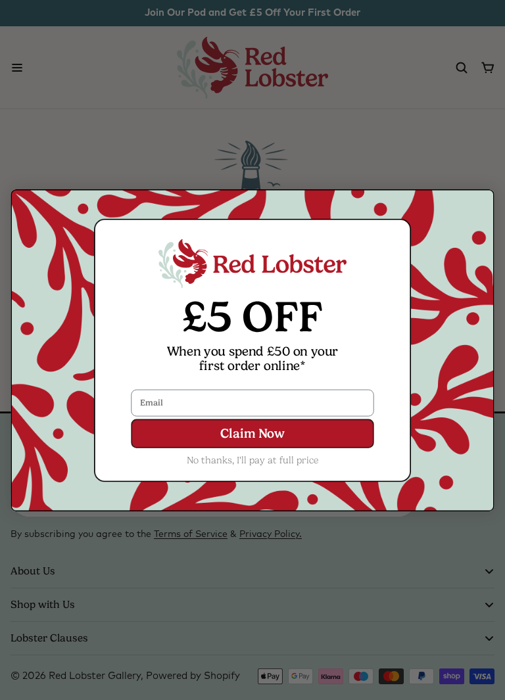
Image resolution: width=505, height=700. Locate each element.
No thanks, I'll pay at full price (253, 459)
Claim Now (252, 433)
